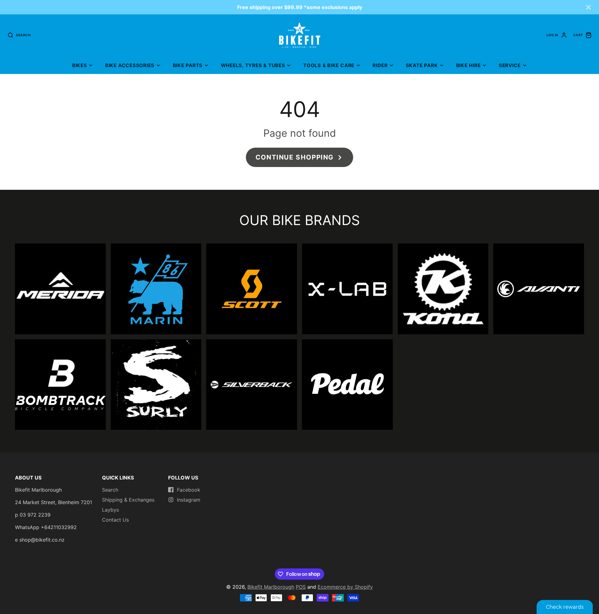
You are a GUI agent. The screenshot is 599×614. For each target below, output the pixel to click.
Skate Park (422, 65)
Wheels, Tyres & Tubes (253, 65)
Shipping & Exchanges (128, 500)
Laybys (110, 510)
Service (510, 65)
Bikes (79, 65)
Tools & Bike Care (328, 65)
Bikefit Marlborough (270, 587)
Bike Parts (188, 65)
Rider (380, 65)
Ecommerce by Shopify (345, 587)
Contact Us (115, 520)
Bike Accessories (129, 65)
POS (301, 587)
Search (110, 490)
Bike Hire (468, 65)
